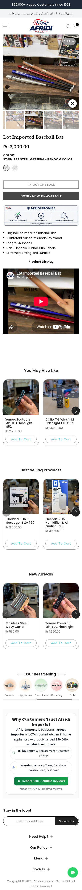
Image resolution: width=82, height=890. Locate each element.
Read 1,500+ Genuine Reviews (43, 781)
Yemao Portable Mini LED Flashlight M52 (18, 423)
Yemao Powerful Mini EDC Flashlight (59, 625)
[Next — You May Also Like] (75, 411)
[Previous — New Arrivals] (6, 614)
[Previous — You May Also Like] (6, 411)
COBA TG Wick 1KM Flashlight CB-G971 (59, 421)
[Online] (73, 872)
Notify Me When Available (41, 196)
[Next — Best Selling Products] (75, 512)
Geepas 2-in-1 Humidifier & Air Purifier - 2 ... (57, 522)
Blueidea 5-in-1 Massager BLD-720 (19, 521)
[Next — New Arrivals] (75, 614)
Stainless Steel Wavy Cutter (16, 625)
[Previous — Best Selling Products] (6, 512)
